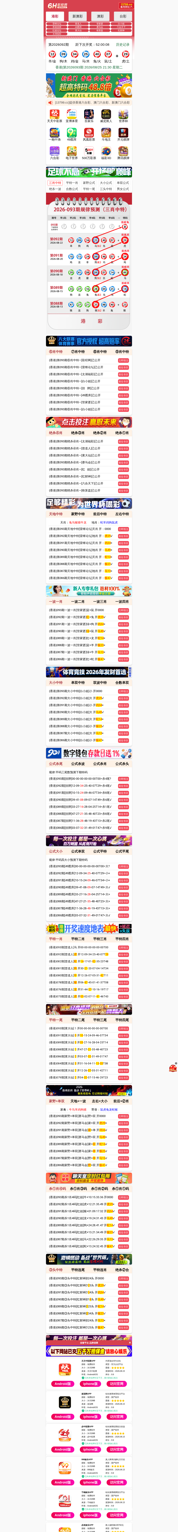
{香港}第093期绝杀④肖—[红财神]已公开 (74, 476)
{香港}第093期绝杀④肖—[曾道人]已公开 (74, 448)
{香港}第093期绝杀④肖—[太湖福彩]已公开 (76, 441)
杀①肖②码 (99, 1189)
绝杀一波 (55, 189)
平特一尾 (89, 189)
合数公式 (72, 189)
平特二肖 (78, 939)
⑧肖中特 (100, 352)
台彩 (123, 16)
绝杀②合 (122, 1270)
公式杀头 (122, 764)
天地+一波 (78, 1101)
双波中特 (100, 682)
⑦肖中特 (78, 352)
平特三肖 (100, 939)
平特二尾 (78, 1020)
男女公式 (123, 189)
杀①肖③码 (78, 1189)
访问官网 (117, 1384)
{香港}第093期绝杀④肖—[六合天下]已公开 (76, 483)
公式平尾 (122, 851)
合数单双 (122, 682)
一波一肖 (56, 601)
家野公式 (89, 182)
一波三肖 (100, 601)
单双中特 (78, 682)
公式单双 (78, 851)
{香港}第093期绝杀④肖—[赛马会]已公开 (74, 462)
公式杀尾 (56, 764)
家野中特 (78, 514)
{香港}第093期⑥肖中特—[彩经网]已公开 (74, 360)
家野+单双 (57, 1101)
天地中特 (56, 514)
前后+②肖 (121, 1101)
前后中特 (100, 514)
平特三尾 (100, 1020)
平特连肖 (100, 1270)
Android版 (63, 1384)
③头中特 (56, 1270)
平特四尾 (122, 1020)
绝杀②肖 (100, 433)
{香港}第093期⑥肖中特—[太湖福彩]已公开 (76, 374)
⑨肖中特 (122, 352)
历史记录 (123, 44)
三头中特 (106, 189)
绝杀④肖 (56, 433)
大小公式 (106, 182)
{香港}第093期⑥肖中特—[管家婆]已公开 (74, 402)
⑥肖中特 (56, 352)
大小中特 (56, 682)
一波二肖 (78, 601)
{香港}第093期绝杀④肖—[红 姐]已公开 (74, 469)
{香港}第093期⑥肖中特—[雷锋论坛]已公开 (76, 367)
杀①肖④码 (57, 1189)
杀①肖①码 (120, 1189)
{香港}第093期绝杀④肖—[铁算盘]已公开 (74, 490)
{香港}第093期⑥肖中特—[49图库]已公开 (75, 395)
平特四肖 (122, 939)
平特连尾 (78, 1270)
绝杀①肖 (122, 433)
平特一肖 (72, 182)
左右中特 (122, 514)
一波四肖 (122, 601)
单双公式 (123, 182)
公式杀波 (78, 764)
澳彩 (100, 16)
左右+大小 (100, 1101)
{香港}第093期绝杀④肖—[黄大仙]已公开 (74, 455)
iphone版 (90, 1384)
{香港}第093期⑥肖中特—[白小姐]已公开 (74, 381)
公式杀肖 (100, 764)
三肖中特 (55, 182)
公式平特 (100, 851)
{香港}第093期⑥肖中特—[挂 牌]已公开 (74, 388)
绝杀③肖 (78, 433)
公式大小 (56, 851)
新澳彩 (78, 16)
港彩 (55, 16)
